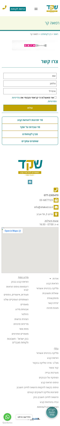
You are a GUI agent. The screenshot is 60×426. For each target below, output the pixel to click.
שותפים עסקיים (30, 141)
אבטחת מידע (21, 309)
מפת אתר (23, 329)
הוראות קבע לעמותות (47, 407)
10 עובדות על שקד (30, 127)
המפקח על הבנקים (48, 377)
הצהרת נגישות (21, 319)
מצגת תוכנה (52, 308)
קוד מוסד (53, 368)
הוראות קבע (52, 283)
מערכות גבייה (51, 373)
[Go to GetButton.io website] (7, 423)
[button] (36, 8)
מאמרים (24, 304)
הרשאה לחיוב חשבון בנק (45, 397)
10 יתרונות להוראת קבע (30, 120)
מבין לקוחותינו (30, 134)
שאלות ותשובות (50, 293)
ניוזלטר (24, 314)
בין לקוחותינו (46, 34)
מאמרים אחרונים (20, 334)
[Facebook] (30, 182)
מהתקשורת (52, 298)
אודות (55, 278)
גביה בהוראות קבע (49, 402)
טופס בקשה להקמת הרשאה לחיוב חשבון (37, 387)
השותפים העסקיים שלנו (16, 299)
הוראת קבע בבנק (19, 282)
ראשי (56, 34)
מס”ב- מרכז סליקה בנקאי (45, 363)
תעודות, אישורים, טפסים (16, 295)
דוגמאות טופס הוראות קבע (17, 288)
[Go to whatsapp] (7, 417)
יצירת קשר (53, 303)
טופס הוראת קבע (49, 382)
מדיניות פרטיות (21, 324)
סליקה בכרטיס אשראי (47, 288)
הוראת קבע (52, 358)
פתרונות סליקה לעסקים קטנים (42, 392)
